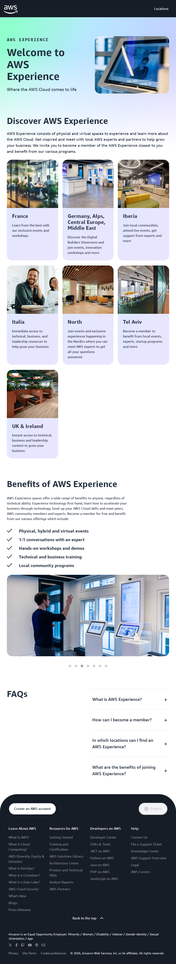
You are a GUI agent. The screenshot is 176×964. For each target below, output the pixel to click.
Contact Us (139, 837)
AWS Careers (140, 872)
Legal (135, 865)
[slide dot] (70, 666)
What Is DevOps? (21, 868)
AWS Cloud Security (24, 889)
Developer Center (103, 837)
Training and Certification (58, 847)
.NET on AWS (100, 851)
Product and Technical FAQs (66, 872)
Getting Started (61, 837)
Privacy (13, 953)
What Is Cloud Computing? (19, 847)
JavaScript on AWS (104, 879)
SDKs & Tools (100, 844)
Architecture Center (64, 863)
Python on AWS (102, 858)
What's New (17, 896)
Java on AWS (99, 865)
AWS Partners (59, 889)
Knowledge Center (145, 851)
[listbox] (88, 615)
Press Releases (20, 910)
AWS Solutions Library (66, 856)
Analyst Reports (61, 882)
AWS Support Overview (148, 858)
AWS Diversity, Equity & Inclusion (26, 859)
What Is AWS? (19, 837)
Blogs (13, 903)
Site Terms (29, 953)
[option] (88, 615)
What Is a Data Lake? (24, 882)
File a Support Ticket (146, 844)
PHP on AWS (99, 872)
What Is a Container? (24, 875)
